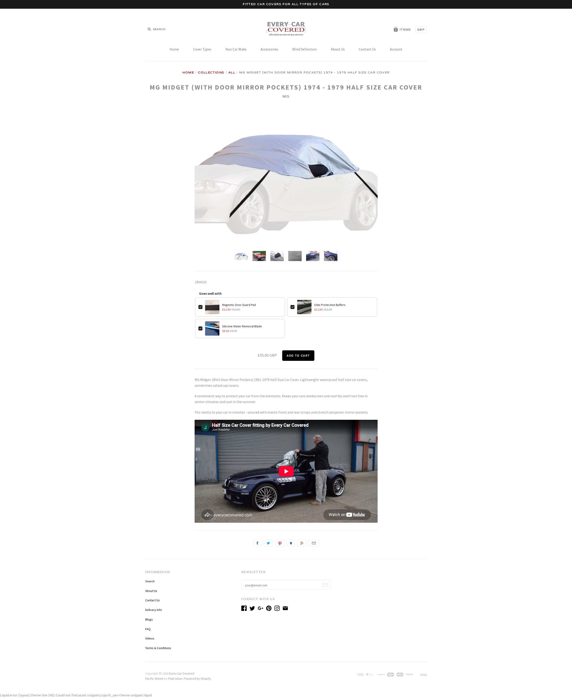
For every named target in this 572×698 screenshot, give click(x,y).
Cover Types (202, 49)
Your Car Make (235, 49)
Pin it (280, 543)
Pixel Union (175, 679)
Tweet (268, 543)
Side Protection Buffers (329, 305)
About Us (338, 49)
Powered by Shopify (197, 679)
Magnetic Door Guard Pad (239, 305)
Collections (211, 72)
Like (257, 543)
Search (150, 581)
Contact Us (367, 49)
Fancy (291, 543)
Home (174, 49)
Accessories (269, 49)
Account (396, 49)
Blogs (149, 619)
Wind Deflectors (304, 49)
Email (314, 543)
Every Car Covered (181, 673)
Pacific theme (154, 679)
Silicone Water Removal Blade (242, 326)
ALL (231, 72)
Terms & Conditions (158, 648)
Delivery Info (153, 610)
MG (285, 96)
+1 (302, 543)
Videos (149, 638)
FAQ (148, 629)
